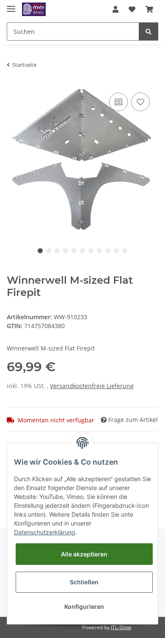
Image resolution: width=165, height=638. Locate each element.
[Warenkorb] (149, 9)
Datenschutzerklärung (44, 532)
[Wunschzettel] (132, 9)
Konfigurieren (84, 606)
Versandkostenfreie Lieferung (92, 386)
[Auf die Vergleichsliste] (118, 102)
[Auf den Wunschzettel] (140, 102)
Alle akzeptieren (84, 554)
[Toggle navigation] (11, 5)
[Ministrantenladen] (34, 9)
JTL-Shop (121, 627)
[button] (115, 9)
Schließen (84, 582)
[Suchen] (148, 31)
